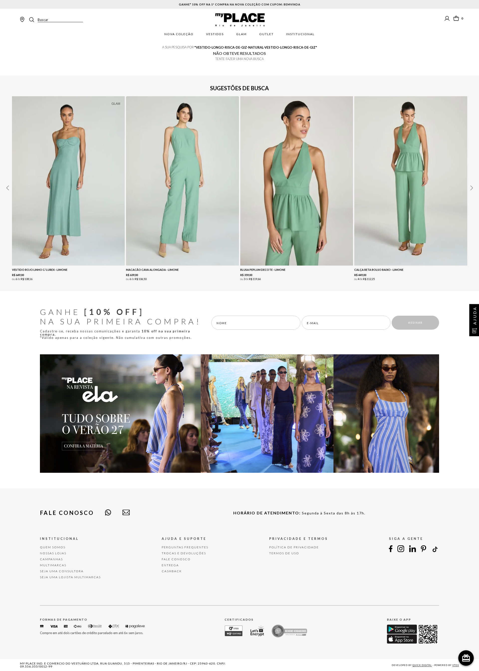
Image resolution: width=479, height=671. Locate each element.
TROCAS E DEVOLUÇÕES (184, 553)
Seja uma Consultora (62, 571)
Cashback (172, 571)
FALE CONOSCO (176, 559)
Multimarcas (53, 565)
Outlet (266, 34)
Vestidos (215, 34)
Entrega (170, 565)
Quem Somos (52, 547)
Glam (241, 34)
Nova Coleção (179, 34)
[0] (456, 18)
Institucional (300, 34)
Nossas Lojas (53, 553)
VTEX (455, 665)
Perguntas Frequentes (185, 547)
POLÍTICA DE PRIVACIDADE (294, 547)
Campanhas (51, 559)
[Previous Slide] (7, 188)
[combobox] (55, 19)
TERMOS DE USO (284, 553)
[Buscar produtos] (33, 19)
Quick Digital (422, 665)
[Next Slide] (471, 188)
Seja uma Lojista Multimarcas (70, 577)
